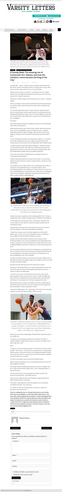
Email (14, 460)
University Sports (22, 29)
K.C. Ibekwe (47, 411)
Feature (13, 70)
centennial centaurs (32, 411)
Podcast (32, 29)
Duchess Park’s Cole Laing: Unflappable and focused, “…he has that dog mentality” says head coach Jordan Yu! (17, 428)
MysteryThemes (28, 490)
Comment (15, 441)
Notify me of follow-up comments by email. (26, 472)
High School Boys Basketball (24, 70)
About (51, 29)
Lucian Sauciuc (13, 413)
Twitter (38, 29)
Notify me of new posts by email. (23, 474)
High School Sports (9, 29)
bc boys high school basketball (21, 411)
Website (14, 466)
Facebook (44, 29)
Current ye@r (15, 481)
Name (14, 455)
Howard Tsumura (25, 82)
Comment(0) (34, 82)
